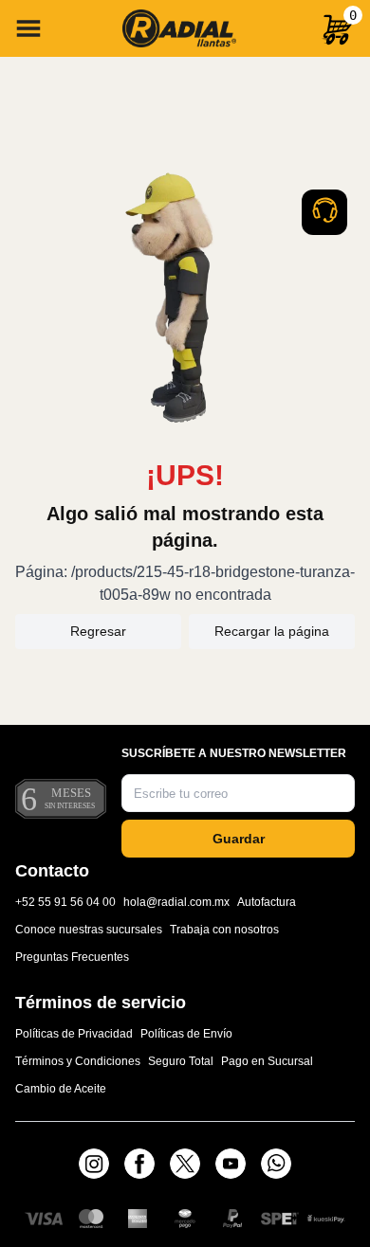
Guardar (239, 838)
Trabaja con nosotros (224, 929)
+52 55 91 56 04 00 (65, 902)
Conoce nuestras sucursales (88, 929)
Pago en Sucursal (267, 1061)
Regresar (98, 631)
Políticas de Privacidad (74, 1033)
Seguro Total (180, 1061)
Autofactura (266, 902)
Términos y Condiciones (77, 1061)
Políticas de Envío (186, 1033)
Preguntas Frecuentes (72, 957)
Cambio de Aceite (60, 1088)
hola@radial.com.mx (176, 902)
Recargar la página (271, 631)
